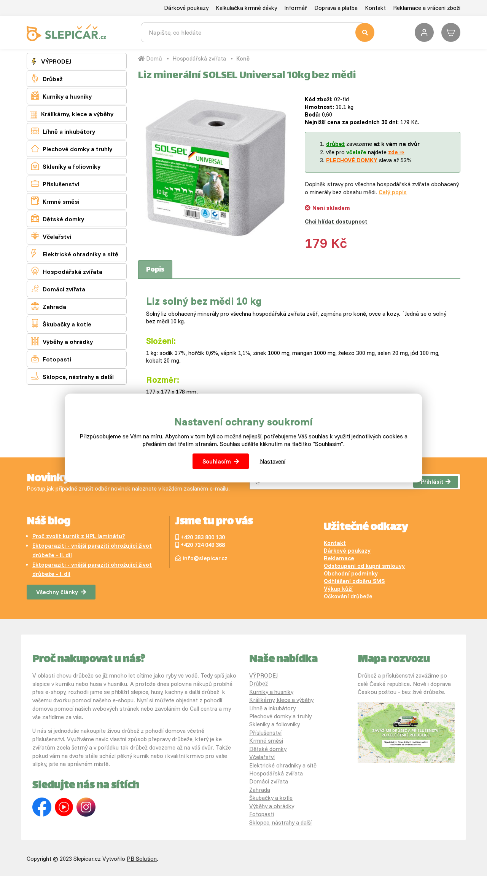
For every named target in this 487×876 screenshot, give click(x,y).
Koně (243, 58)
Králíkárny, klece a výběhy (76, 114)
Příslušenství (55, 183)
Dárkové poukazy (186, 7)
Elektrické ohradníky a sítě (74, 253)
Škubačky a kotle (61, 323)
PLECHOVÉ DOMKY (351, 160)
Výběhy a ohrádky (62, 341)
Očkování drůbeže (348, 596)
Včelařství (51, 236)
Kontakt (375, 7)
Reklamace (339, 558)
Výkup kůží (338, 588)
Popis (155, 270)
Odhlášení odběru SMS (354, 581)
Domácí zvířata (58, 288)
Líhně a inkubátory (63, 130)
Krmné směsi (55, 201)
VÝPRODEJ (55, 61)
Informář (295, 7)
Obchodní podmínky (351, 573)
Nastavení (272, 461)
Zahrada (48, 306)
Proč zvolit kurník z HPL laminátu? (78, 536)
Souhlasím (216, 461)
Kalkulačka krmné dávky (246, 7)
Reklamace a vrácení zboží (426, 7)
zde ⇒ (396, 152)
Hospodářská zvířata (66, 271)
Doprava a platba (336, 7)
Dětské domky (57, 218)
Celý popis (393, 192)
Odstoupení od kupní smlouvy (364, 565)
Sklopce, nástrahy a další (72, 376)
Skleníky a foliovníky (65, 165)
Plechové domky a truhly (71, 148)
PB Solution (142, 858)
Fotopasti (51, 358)
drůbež (335, 143)
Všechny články (57, 592)
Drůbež (46, 78)
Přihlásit (432, 481)
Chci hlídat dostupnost (336, 221)
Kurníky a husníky (61, 95)
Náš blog (48, 521)
